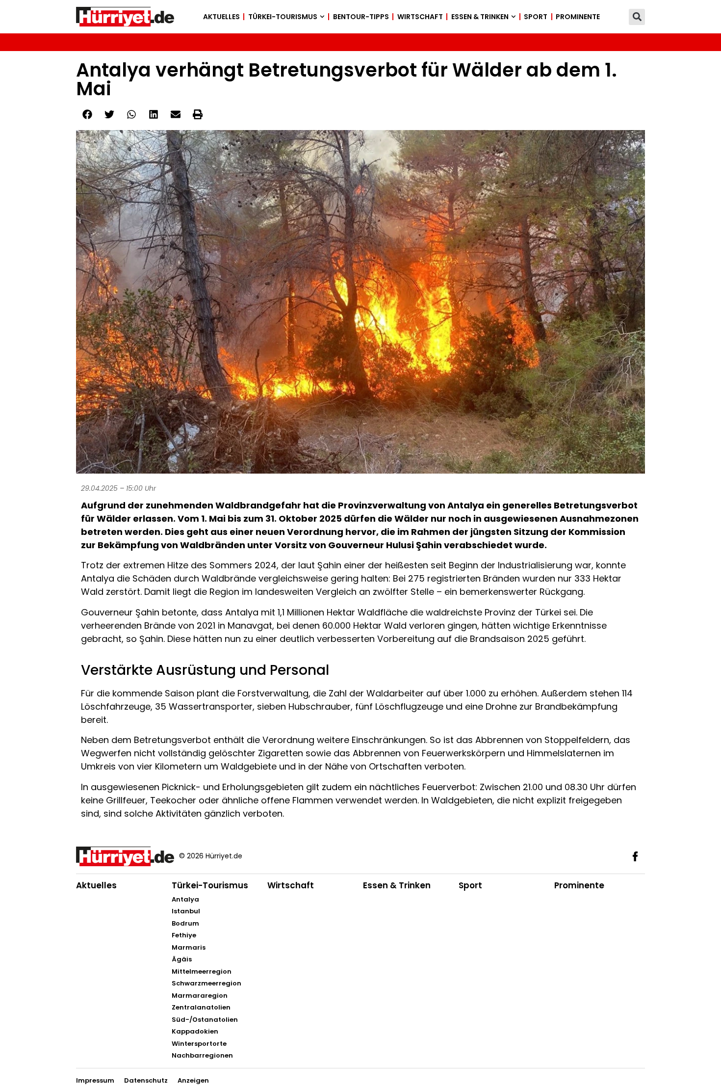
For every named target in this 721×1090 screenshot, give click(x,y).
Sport (535, 17)
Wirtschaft (420, 17)
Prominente (578, 17)
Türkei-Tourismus (282, 17)
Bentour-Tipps (361, 17)
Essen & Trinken (480, 17)
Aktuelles (221, 17)
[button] (637, 17)
